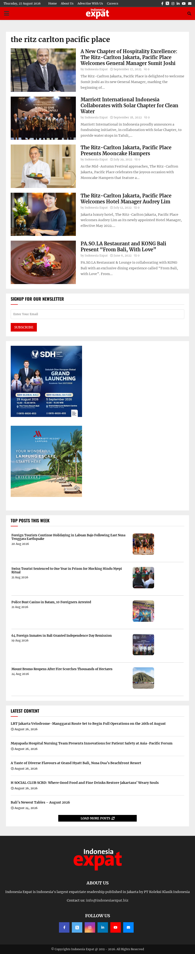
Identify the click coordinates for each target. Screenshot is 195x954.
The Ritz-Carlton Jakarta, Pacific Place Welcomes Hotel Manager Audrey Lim (126, 199)
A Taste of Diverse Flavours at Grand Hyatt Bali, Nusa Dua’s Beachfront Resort (76, 763)
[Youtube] (115, 927)
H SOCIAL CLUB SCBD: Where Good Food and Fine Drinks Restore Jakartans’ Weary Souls (85, 783)
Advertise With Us (90, 3)
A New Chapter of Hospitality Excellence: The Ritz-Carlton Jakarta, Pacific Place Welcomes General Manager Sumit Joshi (129, 57)
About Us (67, 3)
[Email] (128, 927)
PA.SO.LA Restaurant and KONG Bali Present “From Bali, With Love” (123, 247)
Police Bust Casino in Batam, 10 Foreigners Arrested (51, 602)
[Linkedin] (103, 927)
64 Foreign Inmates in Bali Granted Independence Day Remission (61, 636)
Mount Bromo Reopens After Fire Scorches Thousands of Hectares (61, 669)
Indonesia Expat (96, 69)
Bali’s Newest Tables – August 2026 (40, 802)
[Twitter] (77, 927)
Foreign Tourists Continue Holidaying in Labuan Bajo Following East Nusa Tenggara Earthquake (68, 537)
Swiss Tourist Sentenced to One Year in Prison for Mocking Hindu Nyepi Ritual (66, 570)
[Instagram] (90, 927)
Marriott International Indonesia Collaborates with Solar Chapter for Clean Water (129, 105)
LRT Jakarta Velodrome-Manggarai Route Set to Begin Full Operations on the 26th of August (88, 723)
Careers (112, 3)
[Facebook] (64, 927)
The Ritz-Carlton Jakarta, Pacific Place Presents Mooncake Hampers (126, 150)
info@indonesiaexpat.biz (107, 900)
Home (52, 3)
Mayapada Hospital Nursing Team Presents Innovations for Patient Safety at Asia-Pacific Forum (91, 743)
